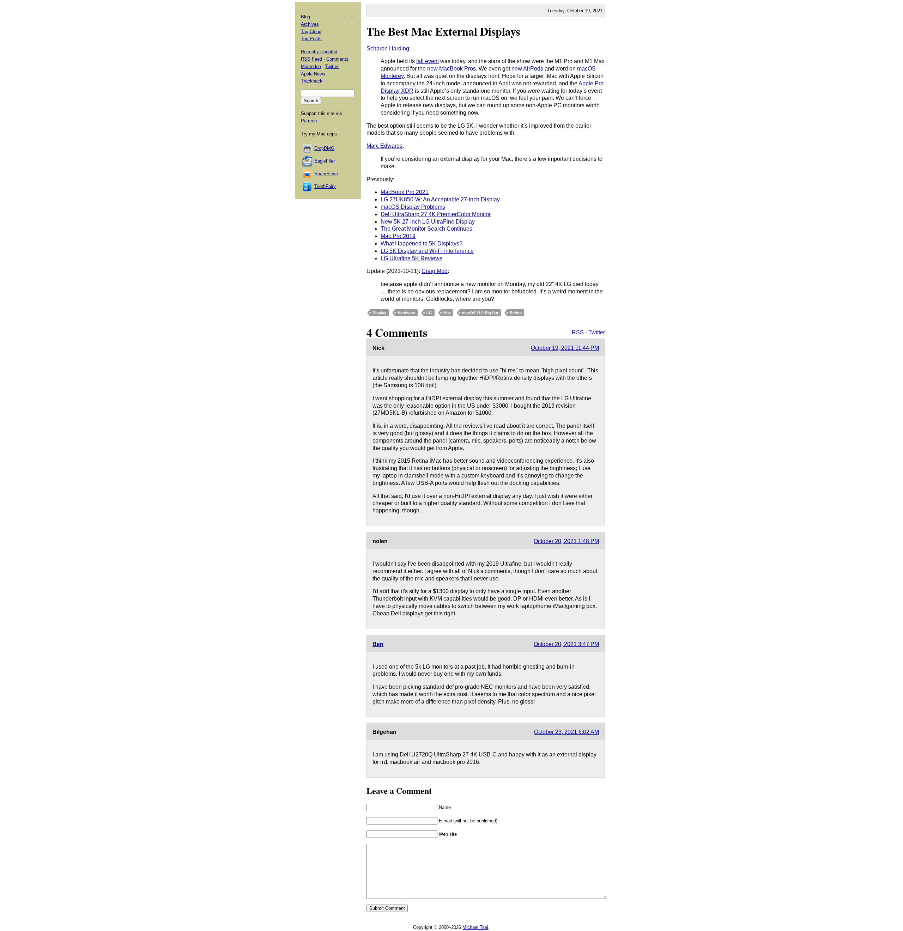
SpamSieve (326, 173)
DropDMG (324, 148)
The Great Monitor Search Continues (426, 229)
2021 (597, 10)
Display (379, 313)
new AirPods (527, 69)
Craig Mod (435, 271)
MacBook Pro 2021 (405, 192)
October (575, 10)
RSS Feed (311, 59)
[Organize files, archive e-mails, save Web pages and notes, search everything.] (307, 161)
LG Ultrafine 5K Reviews (411, 258)
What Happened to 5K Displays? (421, 244)
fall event (427, 61)
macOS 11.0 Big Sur (480, 313)
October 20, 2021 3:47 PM (566, 644)
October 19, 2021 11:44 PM (565, 348)
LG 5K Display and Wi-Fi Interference (427, 251)
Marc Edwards (384, 146)
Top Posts (311, 38)
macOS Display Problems (413, 207)
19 (587, 10)
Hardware (406, 313)
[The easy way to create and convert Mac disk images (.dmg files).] (307, 148)
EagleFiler (324, 161)
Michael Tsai (475, 927)
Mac (447, 313)
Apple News (313, 74)
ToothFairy (325, 186)
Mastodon (311, 66)
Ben (377, 644)
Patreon (309, 120)
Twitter (596, 332)
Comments (337, 59)
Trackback (311, 81)
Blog (305, 16)
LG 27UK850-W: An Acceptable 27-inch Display (440, 199)
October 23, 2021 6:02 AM (566, 732)
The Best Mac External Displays (443, 31)
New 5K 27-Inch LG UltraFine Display (428, 222)
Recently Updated (319, 51)
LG (429, 313)
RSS (578, 332)
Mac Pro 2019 (398, 236)
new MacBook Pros (451, 69)
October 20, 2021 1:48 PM (566, 541)
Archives (310, 24)
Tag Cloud (311, 31)
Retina (516, 313)
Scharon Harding (387, 48)
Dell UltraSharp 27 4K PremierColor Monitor (436, 214)
